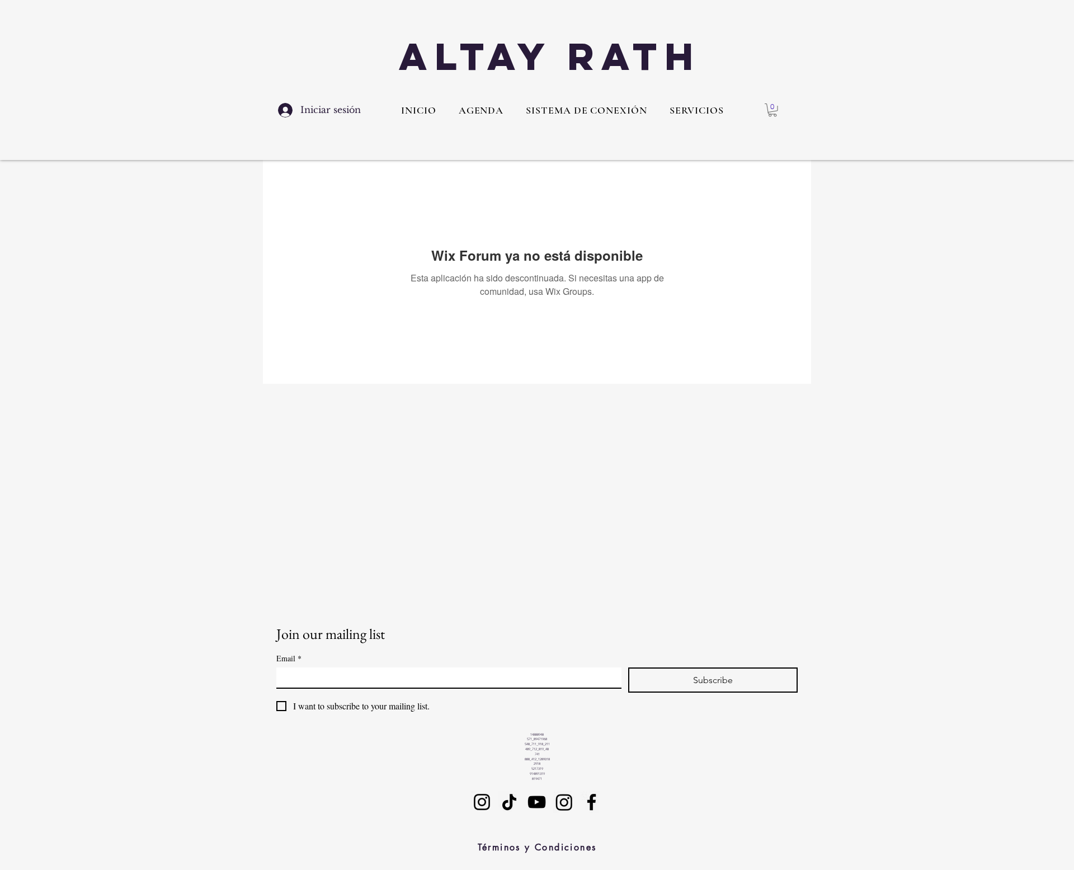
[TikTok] (509, 802)
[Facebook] (591, 802)
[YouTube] (537, 802)
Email (289, 658)
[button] (697, 110)
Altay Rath (550, 56)
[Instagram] (482, 802)
